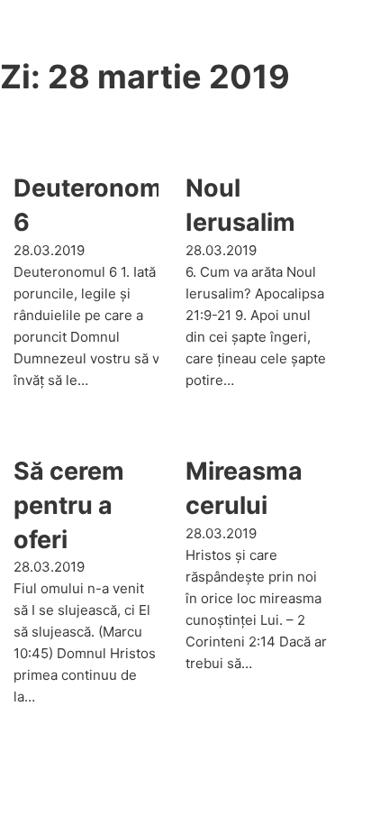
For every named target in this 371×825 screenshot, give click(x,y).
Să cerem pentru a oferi (69, 505)
